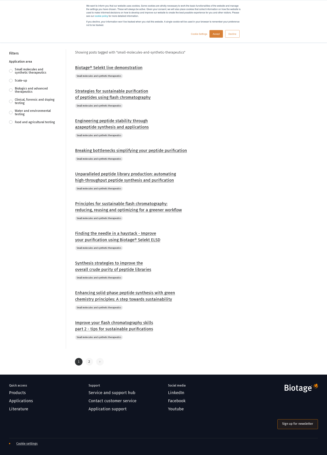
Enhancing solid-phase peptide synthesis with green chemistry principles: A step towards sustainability (125, 296)
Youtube (176, 409)
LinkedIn (176, 392)
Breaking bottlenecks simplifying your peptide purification (131, 150)
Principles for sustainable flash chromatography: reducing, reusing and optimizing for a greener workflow (128, 207)
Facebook (176, 400)
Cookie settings (27, 443)
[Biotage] (297, 389)
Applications (21, 400)
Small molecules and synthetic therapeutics (99, 76)
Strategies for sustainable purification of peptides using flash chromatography (113, 94)
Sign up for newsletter (297, 423)
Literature (18, 409)
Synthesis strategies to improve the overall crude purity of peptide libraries (113, 266)
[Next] (100, 362)
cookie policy (101, 15)
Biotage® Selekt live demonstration (108, 67)
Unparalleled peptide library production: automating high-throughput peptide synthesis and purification (125, 177)
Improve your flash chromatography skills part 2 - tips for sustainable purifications (114, 326)
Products (17, 392)
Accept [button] (216, 33)
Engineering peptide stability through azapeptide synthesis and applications (112, 124)
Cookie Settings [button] (199, 33)
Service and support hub (112, 392)
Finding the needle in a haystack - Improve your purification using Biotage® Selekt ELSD (117, 236)
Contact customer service (112, 400)
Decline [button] (232, 33)
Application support (108, 409)
